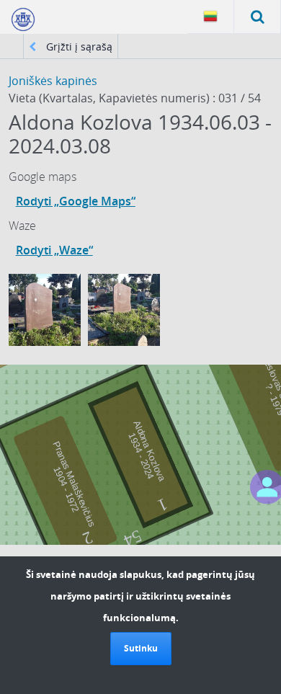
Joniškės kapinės (53, 81)
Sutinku (141, 648)
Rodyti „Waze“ (54, 250)
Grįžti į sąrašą (77, 46)
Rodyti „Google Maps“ (75, 201)
